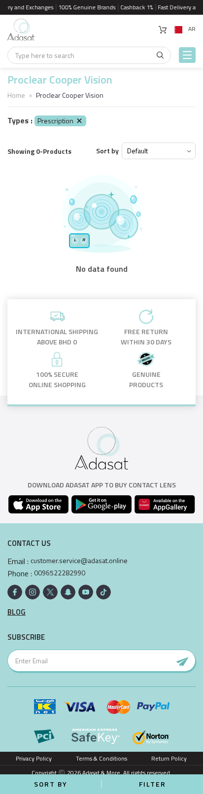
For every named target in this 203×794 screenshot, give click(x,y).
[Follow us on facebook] (14, 592)
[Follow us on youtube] (85, 592)
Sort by (107, 151)
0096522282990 (59, 573)
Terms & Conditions (101, 758)
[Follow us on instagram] (32, 592)
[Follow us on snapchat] (68, 592)
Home (16, 95)
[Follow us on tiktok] (103, 592)
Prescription (55, 120)
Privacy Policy (34, 758)
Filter (152, 784)
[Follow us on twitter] (50, 592)
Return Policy (169, 758)
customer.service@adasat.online (79, 561)
